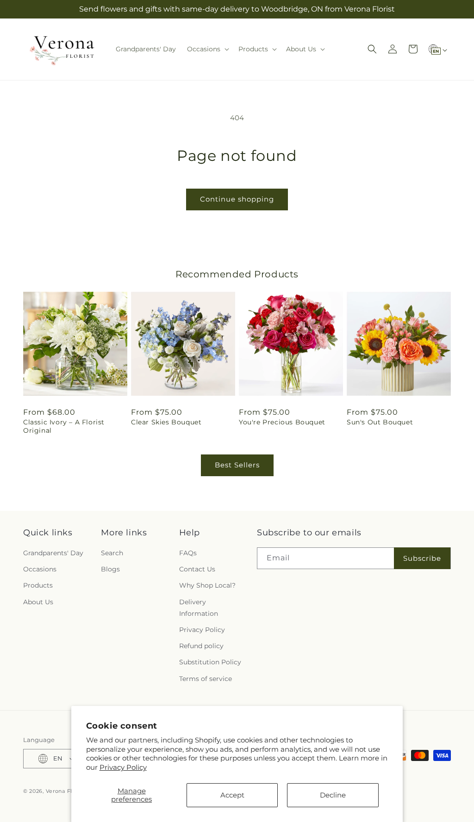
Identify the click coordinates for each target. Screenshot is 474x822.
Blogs (110, 569)
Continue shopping (237, 199)
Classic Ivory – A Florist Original (64, 426)
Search (112, 553)
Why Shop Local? (207, 585)
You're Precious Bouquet (282, 422)
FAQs (188, 553)
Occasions (39, 569)
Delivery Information (198, 608)
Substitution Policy (210, 662)
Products (38, 585)
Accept (232, 795)
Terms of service (205, 679)
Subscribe (422, 558)
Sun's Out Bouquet (380, 422)
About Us (38, 602)
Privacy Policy (123, 767)
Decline (333, 795)
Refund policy (201, 646)
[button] (207, 49)
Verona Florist (65, 791)
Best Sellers (237, 464)
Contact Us (197, 569)
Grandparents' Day (53, 553)
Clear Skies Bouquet (166, 422)
